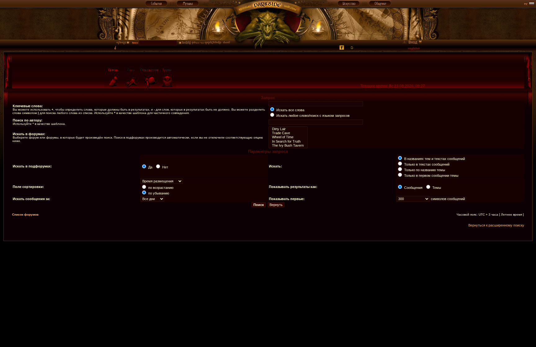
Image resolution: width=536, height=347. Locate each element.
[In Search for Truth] (288, 141)
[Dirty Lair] (288, 129)
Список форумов (25, 214)
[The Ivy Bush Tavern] (288, 146)
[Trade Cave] (288, 133)
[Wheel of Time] (288, 137)
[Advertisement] (268, 255)
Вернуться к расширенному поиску (496, 225)
